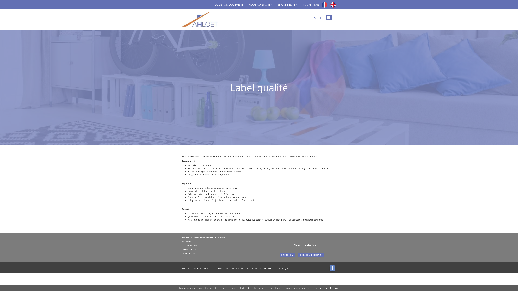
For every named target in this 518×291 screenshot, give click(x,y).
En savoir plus (326, 288)
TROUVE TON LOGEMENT (230, 4)
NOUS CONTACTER (260, 4)
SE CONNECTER (287, 4)
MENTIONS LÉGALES (213, 268)
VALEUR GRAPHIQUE (279, 268)
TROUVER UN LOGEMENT (311, 255)
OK (336, 288)
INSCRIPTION (310, 4)
